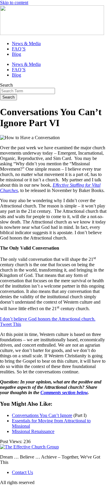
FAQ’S (19, 48)
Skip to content (14, 2)
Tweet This (10, 324)
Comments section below (64, 392)
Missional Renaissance (33, 431)
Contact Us (22, 472)
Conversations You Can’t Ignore (42, 415)
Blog (16, 54)
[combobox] (27, 91)
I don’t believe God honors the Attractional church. (47, 318)
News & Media (26, 43)
